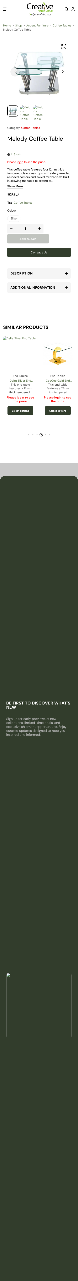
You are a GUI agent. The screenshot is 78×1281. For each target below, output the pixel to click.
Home (7, 25)
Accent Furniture (37, 25)
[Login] (73, 9)
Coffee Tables (62, 25)
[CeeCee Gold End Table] (58, 353)
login (20, 162)
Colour (11, 210)
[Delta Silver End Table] (20, 353)
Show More (15, 186)
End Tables (20, 376)
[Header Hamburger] (5, 9)
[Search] (66, 9)
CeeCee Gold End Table (58, 381)
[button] (63, 71)
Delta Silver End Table (20, 381)
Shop (18, 25)
